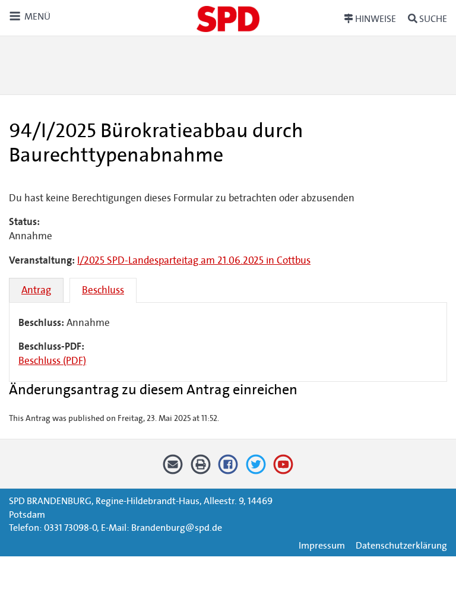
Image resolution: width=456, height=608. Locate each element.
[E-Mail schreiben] (173, 468)
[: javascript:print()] (200, 468)
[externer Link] (228, 468)
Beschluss (103, 290)
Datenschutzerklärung (401, 545)
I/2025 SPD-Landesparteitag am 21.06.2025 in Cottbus (194, 260)
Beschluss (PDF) (52, 360)
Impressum (322, 545)
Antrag (36, 290)
